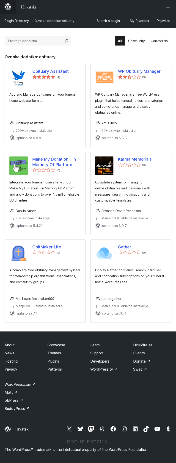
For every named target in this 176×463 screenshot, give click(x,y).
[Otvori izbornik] (168, 7)
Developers (99, 361)
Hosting (11, 361)
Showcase (56, 345)
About (10, 345)
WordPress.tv (104, 369)
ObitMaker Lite (46, 247)
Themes (54, 353)
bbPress (14, 400)
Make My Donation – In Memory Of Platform (54, 162)
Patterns (54, 369)
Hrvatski (22, 429)
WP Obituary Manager (139, 71)
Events (139, 353)
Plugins (53, 361)
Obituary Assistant (50, 71)
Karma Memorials (135, 159)
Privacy (11, 369)
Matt (11, 392)
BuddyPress (17, 408)
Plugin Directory (17, 21)
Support (97, 353)
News (9, 353)
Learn (95, 345)
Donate (141, 361)
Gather (124, 247)
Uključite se (142, 345)
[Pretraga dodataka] (66, 41)
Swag (140, 369)
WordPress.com (20, 384)
